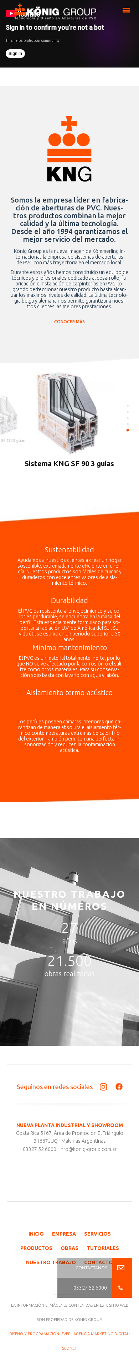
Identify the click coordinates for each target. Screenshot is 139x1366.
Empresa (64, 1234)
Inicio (36, 1234)
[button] (122, 1288)
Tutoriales (103, 1248)
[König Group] (55, 14)
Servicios (97, 1234)
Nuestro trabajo (51, 1262)
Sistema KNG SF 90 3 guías (69, 463)
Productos (36, 1248)
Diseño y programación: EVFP (39, 1334)
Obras (69, 1248)
